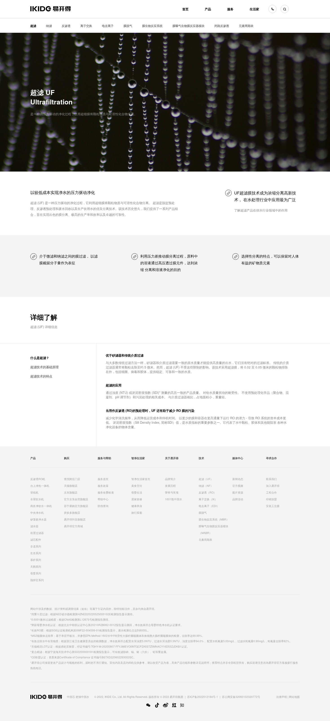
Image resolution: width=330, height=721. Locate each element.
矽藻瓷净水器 (38, 519)
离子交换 (86, 26)
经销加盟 (271, 499)
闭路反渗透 (221, 26)
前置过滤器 (37, 533)
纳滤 (49, 26)
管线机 (34, 492)
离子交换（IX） (208, 499)
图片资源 (237, 492)
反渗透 (66, 26)
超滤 (33, 26)
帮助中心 (103, 499)
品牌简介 (170, 479)
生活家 (254, 9)
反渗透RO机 (37, 479)
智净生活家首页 (140, 479)
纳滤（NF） (206, 485)
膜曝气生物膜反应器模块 (188, 26)
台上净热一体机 (39, 485)
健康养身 (136, 506)
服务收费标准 (106, 492)
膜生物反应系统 (152, 26)
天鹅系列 (35, 566)
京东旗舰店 (70, 492)
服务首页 (103, 479)
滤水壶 (34, 526)
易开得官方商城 (73, 526)
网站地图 (294, 697)
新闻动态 (237, 479)
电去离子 (108, 26)
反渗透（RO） (207, 492)
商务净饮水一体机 (41, 506)
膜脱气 (127, 26)
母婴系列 (35, 573)
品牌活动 (237, 499)
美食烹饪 (136, 485)
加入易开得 (272, 485)
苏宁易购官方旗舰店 (76, 506)
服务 (230, 9)
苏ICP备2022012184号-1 (202, 697)
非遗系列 (35, 546)
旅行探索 (136, 512)
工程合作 (271, 492)
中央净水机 (37, 512)
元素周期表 (246, 26)
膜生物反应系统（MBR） (214, 519)
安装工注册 (272, 506)
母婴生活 (136, 492)
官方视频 (237, 485)
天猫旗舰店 (70, 485)
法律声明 (281, 697)
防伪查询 (103, 506)
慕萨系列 (35, 560)
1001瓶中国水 (173, 499)
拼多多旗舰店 (72, 512)
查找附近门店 (72, 479)
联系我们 (271, 479)
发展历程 (170, 485)
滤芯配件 (35, 539)
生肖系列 (35, 553)
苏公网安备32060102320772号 (241, 697)
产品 (208, 9)
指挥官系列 (37, 580)
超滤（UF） (206, 479)
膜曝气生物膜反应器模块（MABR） (213, 529)
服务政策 (103, 485)
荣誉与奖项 (171, 492)
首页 (185, 9)
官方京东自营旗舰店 (76, 499)
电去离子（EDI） (209, 506)
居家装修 (136, 499)
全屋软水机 (37, 499)
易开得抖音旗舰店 (75, 519)
